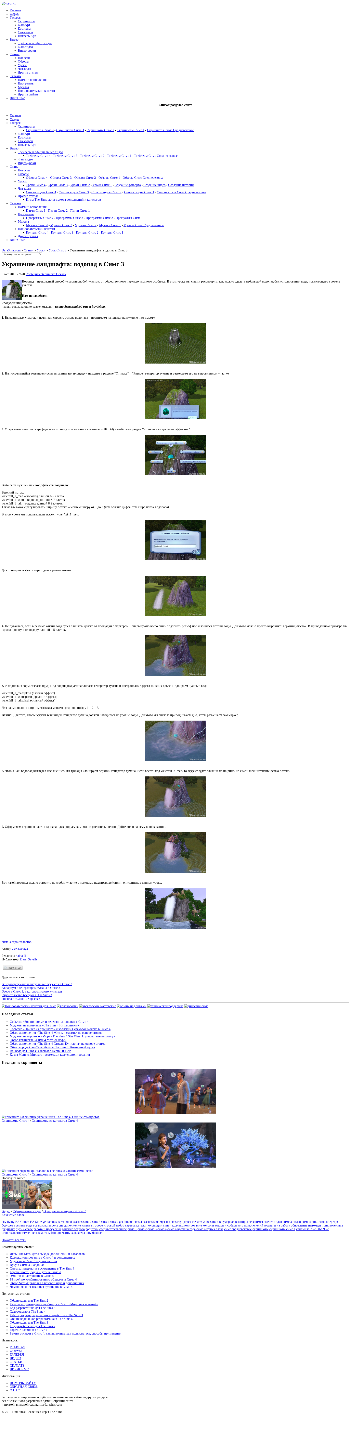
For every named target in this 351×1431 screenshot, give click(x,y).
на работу (283, 1225)
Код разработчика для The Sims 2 (32, 1326)
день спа (57, 1225)
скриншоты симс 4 (282, 1229)
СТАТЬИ (16, 1362)
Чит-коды (24, 68)
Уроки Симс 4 (36, 185)
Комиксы (24, 28)
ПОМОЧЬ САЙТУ (23, 1383)
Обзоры (23, 61)
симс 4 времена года (181, 1229)
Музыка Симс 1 (110, 225)
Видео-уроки (27, 50)
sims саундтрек (181, 1221)
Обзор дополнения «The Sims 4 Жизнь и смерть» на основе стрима (56, 1032)
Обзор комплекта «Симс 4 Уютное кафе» (38, 1040)
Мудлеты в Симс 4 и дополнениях (33, 1261)
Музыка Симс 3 (61, 225)
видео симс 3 (283, 1221)
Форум (14, 14)
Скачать (15, 76)
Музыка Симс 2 (85, 225)
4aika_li (21, 955)
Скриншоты (26, 21)
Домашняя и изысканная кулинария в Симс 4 (41, 1286)
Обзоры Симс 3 (61, 177)
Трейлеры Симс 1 (119, 155)
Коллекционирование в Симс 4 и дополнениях (42, 1257)
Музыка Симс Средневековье (144, 225)
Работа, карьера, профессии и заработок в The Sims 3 (46, 1315)
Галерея (15, 17)
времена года (23, 1225)
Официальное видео (27, 1211)
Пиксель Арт (27, 36)
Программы (26, 83)
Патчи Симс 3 (36, 210)
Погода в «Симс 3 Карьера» (21, 998)
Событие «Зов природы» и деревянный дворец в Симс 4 (49, 1021)
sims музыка (161, 1221)
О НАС (15, 1390)
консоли (208, 1225)
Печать (61, 274)
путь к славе (24, 1229)
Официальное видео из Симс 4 (64, 1211)
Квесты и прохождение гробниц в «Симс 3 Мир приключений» (54, 1304)
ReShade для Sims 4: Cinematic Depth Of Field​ (40, 1051)
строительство (21, 942)
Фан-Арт (24, 25)
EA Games (22, 1221)
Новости (24, 58)
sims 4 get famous (121, 1221)
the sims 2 (198, 1221)
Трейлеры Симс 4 (38, 155)
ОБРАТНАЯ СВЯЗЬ (24, 1386)
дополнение (72, 1225)
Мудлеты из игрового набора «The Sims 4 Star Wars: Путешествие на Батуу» (62, 1036)
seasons (77, 1221)
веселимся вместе (261, 1221)
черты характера (73, 1232)
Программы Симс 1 (129, 218)
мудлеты (270, 1225)
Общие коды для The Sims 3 (29, 1322)
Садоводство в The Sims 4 (28, 1311)
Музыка (23, 87)
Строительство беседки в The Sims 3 (27, 995)
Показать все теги (14, 1240)
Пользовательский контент (36, 90)
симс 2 (142, 1229)
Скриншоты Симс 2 (100, 130)
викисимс (318, 1221)
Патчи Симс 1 (80, 210)
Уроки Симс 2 (80, 185)
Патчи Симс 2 (58, 210)
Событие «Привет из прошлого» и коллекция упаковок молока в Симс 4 (60, 1029)
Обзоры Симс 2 (85, 177)
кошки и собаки (226, 1225)
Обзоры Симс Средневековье (143, 177)
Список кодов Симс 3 (74, 192)
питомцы (314, 1225)
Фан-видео (25, 47)
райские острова (73, 1229)
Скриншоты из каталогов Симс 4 (55, 1120)
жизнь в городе (92, 1225)
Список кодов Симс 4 (41, 192)
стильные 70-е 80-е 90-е (312, 1229)
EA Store (36, 1221)
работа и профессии (47, 1229)
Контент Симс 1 (112, 232)
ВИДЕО (15, 1358)
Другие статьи (28, 72)
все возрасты (42, 1225)
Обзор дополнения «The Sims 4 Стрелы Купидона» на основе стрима (57, 1043)
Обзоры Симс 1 (109, 177)
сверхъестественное (113, 1229)
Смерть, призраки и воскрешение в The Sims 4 (42, 1268)
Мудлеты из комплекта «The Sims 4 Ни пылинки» (44, 1025)
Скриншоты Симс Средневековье (170, 130)
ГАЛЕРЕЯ (17, 1354)
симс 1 (132, 1229)
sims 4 (105, 1221)
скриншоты (260, 1229)
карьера (130, 1225)
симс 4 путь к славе (209, 1229)
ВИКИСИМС (19, 1369)
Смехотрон (25, 32)
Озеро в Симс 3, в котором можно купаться (32, 991)
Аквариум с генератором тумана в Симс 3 (31, 987)
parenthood (64, 1221)
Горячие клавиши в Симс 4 (28, 1329)
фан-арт (56, 1232)
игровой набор (114, 1225)
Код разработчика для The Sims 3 (32, 1308)
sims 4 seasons (143, 1221)
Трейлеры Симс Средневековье (156, 155)
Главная (15, 10)
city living (8, 1221)
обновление (299, 1225)
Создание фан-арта (128, 185)
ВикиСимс (17, 98)
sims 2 (87, 1221)
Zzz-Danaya (20, 948)
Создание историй (181, 185)
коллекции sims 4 (159, 1225)
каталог (141, 1225)
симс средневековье (238, 1229)
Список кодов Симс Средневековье (181, 192)
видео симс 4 (302, 1221)
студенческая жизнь (36, 1232)
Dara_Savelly (29, 959)
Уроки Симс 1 (102, 185)
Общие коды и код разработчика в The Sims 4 (41, 1319)
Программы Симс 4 (39, 218)
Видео (14, 39)
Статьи (15, 54)
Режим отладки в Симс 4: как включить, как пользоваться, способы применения (65, 1333)
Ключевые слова (13, 1215)
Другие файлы (28, 94)
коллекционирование (187, 1225)
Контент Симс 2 (87, 232)
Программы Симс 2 (99, 218)
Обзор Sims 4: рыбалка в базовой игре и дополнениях (47, 1283)
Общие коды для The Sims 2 (29, 1300)
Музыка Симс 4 (37, 225)
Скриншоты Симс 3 (70, 130)
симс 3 (6, 942)
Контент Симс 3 (62, 232)
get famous (50, 1221)
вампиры (241, 1221)
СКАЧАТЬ (17, 1365)
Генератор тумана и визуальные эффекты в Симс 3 (37, 984)
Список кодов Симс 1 (139, 192)
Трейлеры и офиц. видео (35, 43)
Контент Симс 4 (37, 232)
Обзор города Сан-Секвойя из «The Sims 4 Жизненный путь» (52, 1047)
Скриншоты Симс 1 (130, 130)
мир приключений (250, 1225)
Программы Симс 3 (69, 218)
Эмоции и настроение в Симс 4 (32, 1275)
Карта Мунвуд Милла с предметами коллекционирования (50, 1054)
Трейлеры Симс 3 (65, 155)
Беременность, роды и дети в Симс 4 (35, 1272)
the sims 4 (212, 1221)
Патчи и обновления (32, 79)
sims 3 (96, 1221)
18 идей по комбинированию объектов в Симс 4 (43, 1279)
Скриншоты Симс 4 (40, 130)
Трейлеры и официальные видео (40, 152)
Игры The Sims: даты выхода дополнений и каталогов (63, 199)
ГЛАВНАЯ (17, 1347)
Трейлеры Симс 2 (92, 155)
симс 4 (162, 1229)
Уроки (22, 65)
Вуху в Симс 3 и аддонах (27, 1264)
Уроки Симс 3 (58, 185)
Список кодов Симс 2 (106, 192)
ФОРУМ (16, 1351)
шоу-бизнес (94, 1232)
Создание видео (154, 185)
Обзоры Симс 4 (37, 177)
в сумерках (226, 1221)
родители (92, 1229)
